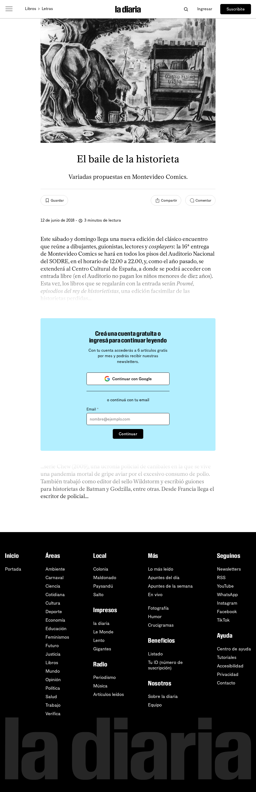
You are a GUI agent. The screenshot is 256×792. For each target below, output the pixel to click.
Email (92, 409)
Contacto (226, 683)
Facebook (227, 611)
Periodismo (104, 677)
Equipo (155, 705)
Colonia (100, 569)
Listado (155, 654)
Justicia (53, 654)
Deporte (54, 611)
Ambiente (55, 569)
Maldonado (104, 577)
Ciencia (53, 586)
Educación (56, 628)
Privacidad (227, 674)
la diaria (101, 623)
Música (100, 686)
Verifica (53, 713)
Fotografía (158, 608)
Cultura (53, 603)
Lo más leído (160, 569)
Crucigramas (161, 625)
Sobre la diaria (163, 696)
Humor (155, 616)
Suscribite (235, 9)
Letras (47, 8)
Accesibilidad (230, 666)
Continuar (128, 434)
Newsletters (229, 569)
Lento (98, 640)
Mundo (53, 671)
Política (53, 688)
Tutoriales (226, 657)
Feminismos (57, 637)
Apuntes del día (164, 577)
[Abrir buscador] (185, 9)
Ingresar (204, 9)
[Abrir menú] (9, 9)
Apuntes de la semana (170, 586)
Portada (13, 569)
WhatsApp (227, 594)
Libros (30, 8)
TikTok (223, 620)
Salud (51, 696)
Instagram (227, 603)
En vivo (155, 594)
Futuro (52, 645)
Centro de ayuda (234, 649)
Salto (98, 594)
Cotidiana (55, 594)
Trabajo (53, 705)
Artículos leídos (108, 694)
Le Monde (103, 632)
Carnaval (55, 577)
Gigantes (102, 649)
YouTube (225, 586)
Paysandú (103, 586)
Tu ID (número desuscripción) (165, 665)
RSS (221, 577)
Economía (55, 620)
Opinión (53, 679)
